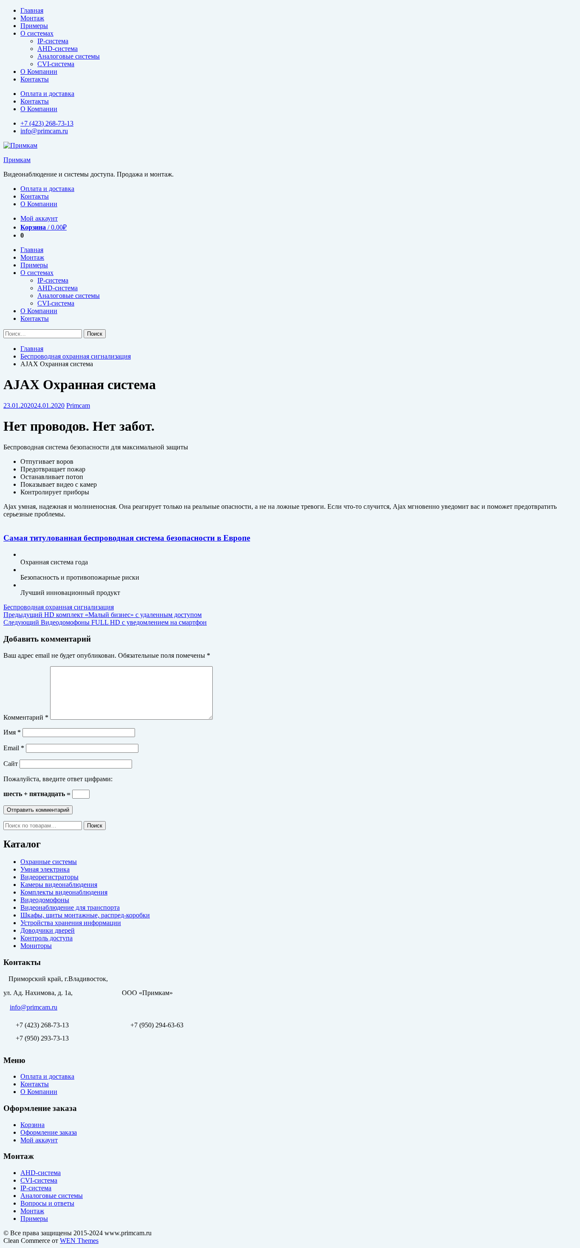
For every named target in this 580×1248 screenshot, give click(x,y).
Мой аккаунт (39, 218)
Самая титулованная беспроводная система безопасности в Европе (126, 537)
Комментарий (25, 717)
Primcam (78, 405)
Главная (31, 10)
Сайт (10, 763)
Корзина (32, 1124)
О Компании (38, 71)
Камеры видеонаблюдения (58, 884)
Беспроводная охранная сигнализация (75, 356)
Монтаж (32, 18)
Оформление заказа (48, 1132)
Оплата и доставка (47, 93)
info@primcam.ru (44, 131)
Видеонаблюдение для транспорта (70, 907)
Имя (12, 732)
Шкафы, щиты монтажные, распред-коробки (85, 915)
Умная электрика (45, 869)
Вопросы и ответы (47, 1203)
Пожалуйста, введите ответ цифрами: (58, 778)
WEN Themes (79, 1240)
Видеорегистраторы (49, 877)
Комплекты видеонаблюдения (63, 892)
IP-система (52, 41)
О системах (36, 33)
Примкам (17, 159)
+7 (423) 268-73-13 (46, 123)
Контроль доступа (46, 938)
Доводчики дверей (47, 930)
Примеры (34, 25)
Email (13, 748)
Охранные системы (48, 861)
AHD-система (57, 48)
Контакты (34, 79)
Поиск (94, 825)
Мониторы (36, 945)
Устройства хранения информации (70, 922)
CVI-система (55, 63)
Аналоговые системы (68, 56)
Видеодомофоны (44, 899)
